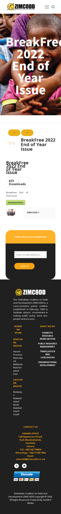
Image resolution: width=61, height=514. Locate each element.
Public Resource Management (47, 345)
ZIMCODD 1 (33, 212)
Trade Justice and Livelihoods (47, 354)
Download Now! (15, 202)
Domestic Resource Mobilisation (47, 335)
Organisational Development (47, 364)
